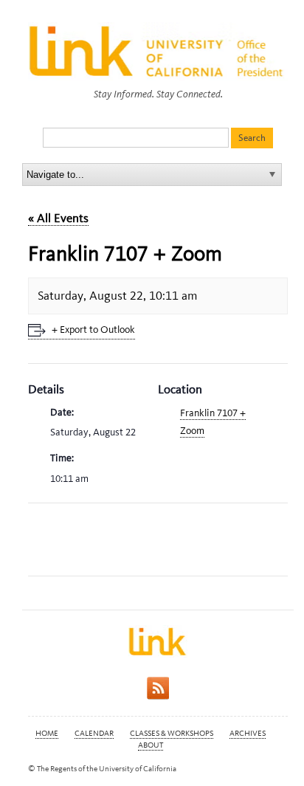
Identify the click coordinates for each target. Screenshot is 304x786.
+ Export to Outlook (93, 329)
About (150, 745)
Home (46, 733)
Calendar (94, 733)
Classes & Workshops (171, 733)
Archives (247, 733)
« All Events (58, 217)
